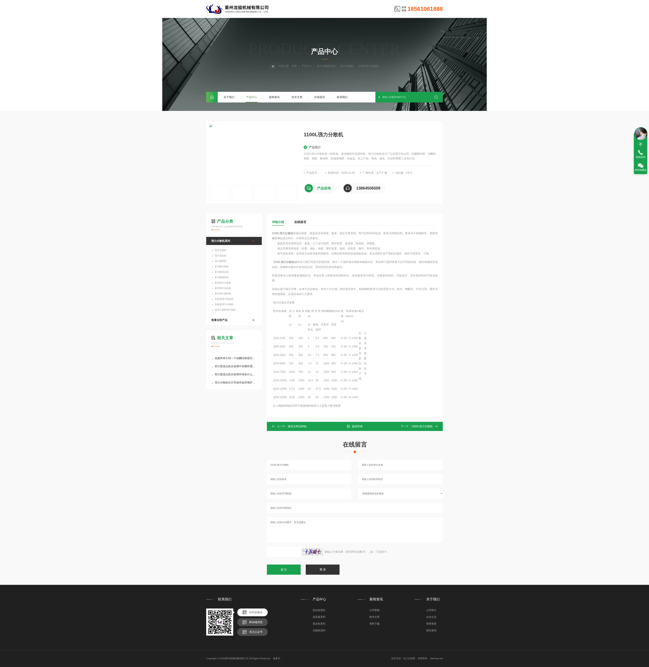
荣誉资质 (431, 623)
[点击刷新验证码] (312, 551)
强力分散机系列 (326, 66)
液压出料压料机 (297, 426)
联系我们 (342, 97)
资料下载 (374, 623)
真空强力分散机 (223, 282)
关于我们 (229, 97)
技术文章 (297, 97)
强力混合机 (220, 255)
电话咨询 (640, 157)
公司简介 (431, 610)
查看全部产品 (219, 320)
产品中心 (251, 97)
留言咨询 (431, 630)
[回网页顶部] (640, 144)
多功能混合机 (222, 272)
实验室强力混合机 (224, 299)
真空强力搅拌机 (223, 293)
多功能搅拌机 (222, 277)
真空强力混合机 (223, 288)
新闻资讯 (274, 97)
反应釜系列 (319, 616)
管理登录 (422, 658)
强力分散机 (347, 66)
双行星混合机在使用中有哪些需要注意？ (236, 366)
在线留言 (319, 97)
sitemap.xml (436, 658)
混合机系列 (319, 623)
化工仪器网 (409, 658)
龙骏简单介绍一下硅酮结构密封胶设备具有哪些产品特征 (236, 358)
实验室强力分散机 (224, 304)
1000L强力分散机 (422, 426)
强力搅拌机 (220, 261)
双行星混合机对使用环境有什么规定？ (236, 374)
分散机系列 (319, 630)
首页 (212, 97)
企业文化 (431, 616)
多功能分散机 (222, 266)
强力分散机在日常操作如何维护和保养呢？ (236, 382)
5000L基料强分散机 (225, 309)
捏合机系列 (319, 610)
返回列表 (357, 426)
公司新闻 (374, 610)
